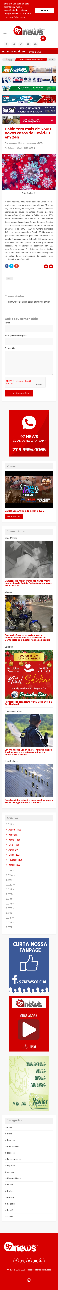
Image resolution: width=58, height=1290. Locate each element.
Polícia (10, 1191)
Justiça (10, 1172)
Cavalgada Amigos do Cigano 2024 (24, 511)
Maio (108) (13, 845)
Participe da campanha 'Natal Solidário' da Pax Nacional (28, 703)
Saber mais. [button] (19, 17)
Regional (11, 1204)
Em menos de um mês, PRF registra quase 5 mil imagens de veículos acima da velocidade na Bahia (28, 752)
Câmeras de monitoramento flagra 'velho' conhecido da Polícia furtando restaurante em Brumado (28, 583)
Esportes (11, 1165)
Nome (7, 323)
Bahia (9, 278)
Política (10, 1197)
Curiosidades (13, 1146)
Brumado (11, 1140)
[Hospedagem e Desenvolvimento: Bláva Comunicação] (29, 1280)
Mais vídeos (13, 517)
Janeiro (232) (14, 865)
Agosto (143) (14, 829)
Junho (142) (14, 839)
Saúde (10, 1216)
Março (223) (14, 855)
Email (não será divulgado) (16, 335)
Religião (10, 1210)
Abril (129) (13, 850)
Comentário (10, 348)
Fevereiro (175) (15, 860)
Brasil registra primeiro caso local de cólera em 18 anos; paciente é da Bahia (29, 801)
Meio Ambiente (14, 1178)
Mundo (10, 1184)
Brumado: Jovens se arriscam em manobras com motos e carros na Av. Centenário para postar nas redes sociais (27, 637)
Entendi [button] (44, 10)
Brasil (9, 1134)
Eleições (11, 1153)
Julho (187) (13, 834)
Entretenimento (14, 1159)
